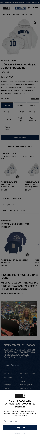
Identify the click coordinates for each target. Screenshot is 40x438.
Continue (20, 428)
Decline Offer (20, 433)
